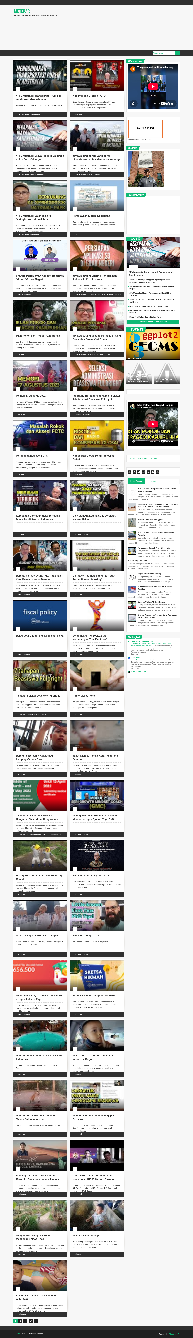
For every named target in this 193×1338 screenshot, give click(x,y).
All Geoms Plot (135, 358)
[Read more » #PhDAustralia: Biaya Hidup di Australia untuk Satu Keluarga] (37, 123)
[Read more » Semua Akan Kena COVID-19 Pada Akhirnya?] (37, 1263)
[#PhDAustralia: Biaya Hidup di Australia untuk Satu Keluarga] (153, 252)
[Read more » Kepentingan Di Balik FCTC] (94, 63)
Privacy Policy (133, 458)
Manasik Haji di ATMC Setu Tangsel (37, 935)
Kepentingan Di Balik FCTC (89, 95)
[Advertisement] (135, 27)
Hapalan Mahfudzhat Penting (149, 574)
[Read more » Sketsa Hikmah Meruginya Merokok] (94, 963)
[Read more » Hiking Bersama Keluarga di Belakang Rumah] (37, 843)
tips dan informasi (37, 174)
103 (31, 1321)
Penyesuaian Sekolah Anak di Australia (154, 548)
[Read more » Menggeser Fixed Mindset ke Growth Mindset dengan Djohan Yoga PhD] (94, 783)
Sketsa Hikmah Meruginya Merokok (94, 995)
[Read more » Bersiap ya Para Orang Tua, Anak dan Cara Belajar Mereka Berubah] (37, 543)
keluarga (21, 414)
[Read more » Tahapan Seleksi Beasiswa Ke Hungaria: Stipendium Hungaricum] (37, 783)
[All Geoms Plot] (153, 343)
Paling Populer (136, 481)
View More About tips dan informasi (153, 322)
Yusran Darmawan (138, 672)
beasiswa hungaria (34, 834)
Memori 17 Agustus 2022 (31, 395)
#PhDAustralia (23, 114)
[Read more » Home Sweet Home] (94, 663)
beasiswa (21, 714)
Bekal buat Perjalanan (86, 935)
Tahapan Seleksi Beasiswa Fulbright (38, 695)
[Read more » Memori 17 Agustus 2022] (37, 363)
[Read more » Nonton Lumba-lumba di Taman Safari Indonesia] (37, 1023)
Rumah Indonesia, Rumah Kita (141, 660)
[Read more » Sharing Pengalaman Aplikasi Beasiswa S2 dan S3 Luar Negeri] (37, 243)
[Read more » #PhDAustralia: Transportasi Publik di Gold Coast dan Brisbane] (37, 63)
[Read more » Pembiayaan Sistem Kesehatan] (94, 183)
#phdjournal (35, 114)
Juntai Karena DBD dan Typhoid (150, 520)
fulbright (78, 414)
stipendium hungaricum (52, 834)
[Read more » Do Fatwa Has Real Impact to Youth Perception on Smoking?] (94, 543)
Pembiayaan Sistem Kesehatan (91, 215)
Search (177, 53)
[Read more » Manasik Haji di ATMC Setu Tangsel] (37, 903)
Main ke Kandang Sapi (86, 1235)
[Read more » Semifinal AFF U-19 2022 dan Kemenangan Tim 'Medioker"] (94, 603)
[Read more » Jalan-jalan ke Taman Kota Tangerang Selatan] (94, 723)
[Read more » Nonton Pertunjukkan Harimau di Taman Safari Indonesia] (37, 1083)
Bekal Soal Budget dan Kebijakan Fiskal (40, 635)
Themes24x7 (174, 1334)
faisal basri (135, 658)
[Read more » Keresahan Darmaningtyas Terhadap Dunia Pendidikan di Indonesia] (37, 483)
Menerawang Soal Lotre (137, 561)
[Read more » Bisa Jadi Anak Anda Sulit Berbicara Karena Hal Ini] (94, 483)
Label (170, 482)
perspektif (78, 114)
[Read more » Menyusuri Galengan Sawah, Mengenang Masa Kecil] (37, 1203)
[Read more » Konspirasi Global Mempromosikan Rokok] (94, 423)
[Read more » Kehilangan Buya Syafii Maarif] (94, 843)
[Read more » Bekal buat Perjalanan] (94, 903)
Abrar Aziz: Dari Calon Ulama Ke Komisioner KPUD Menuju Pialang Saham (93, 1179)
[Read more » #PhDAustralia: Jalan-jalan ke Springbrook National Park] (37, 183)
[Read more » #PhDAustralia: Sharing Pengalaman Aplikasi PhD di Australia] (94, 243)
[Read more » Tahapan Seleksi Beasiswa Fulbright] (37, 663)
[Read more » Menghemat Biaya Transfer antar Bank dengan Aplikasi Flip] (37, 963)
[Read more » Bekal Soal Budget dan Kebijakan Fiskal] (37, 603)
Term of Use (144, 458)
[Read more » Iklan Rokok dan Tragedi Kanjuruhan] (37, 303)
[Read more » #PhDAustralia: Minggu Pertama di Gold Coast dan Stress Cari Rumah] (94, 303)
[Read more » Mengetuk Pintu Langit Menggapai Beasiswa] (94, 1083)
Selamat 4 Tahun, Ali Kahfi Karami (151, 602)
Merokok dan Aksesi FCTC (32, 455)
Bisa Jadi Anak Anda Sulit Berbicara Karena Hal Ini (149, 306)
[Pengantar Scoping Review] (167, 373)
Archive (153, 482)
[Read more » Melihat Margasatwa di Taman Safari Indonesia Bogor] (94, 1023)
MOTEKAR (22, 11)
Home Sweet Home (84, 695)
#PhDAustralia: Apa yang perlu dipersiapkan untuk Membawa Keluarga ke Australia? (96, 159)
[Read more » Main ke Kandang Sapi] (94, 1203)
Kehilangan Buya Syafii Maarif (91, 875)
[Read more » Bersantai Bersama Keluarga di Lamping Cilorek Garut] (37, 723)
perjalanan (34, 234)
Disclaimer (154, 458)
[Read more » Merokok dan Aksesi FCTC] (37, 423)
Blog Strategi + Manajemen (142, 641)
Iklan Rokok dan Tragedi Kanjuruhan (38, 335)
